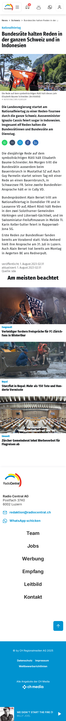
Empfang (32, 571)
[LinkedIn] (35, 142)
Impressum (42, 660)
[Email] (20, 142)
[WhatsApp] (4, 142)
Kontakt (33, 597)
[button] (50, 7)
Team (33, 533)
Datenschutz (24, 660)
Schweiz (15, 20)
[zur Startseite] (8, 7)
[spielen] (59, 714)
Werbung (33, 559)
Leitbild (33, 584)
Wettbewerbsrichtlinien (33, 666)
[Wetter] (38, 7)
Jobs (33, 546)
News (5, 20)
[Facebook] (28, 142)
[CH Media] (33, 686)
